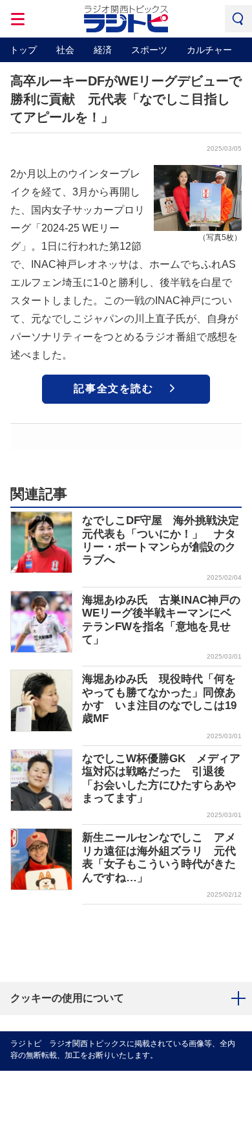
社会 (65, 50)
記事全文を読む (113, 388)
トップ (23, 50)
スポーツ (149, 50)
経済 (103, 50)
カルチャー (209, 50)
